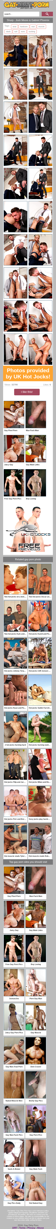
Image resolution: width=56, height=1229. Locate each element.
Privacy (31, 1228)
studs (8, 32)
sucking (32, 32)
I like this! (27, 391)
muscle (41, 27)
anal (14, 27)
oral (33, 27)
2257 (14, 1228)
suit (15, 32)
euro (23, 32)
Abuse (40, 1228)
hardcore (24, 27)
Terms (22, 1228)
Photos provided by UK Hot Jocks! (28, 373)
